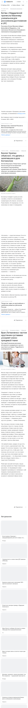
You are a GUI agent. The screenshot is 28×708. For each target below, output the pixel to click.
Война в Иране (16, 5)
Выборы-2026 (6, 5)
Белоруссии (21, 113)
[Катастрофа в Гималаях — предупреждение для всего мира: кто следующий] (14, 531)
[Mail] (5, 1)
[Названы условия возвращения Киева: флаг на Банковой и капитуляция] (14, 692)
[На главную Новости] (9, 1)
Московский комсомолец (16, 8)
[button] (14, 184)
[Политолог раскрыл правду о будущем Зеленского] (14, 600)
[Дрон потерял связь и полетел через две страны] (14, 646)
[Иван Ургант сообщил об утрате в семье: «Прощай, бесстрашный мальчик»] (14, 623)
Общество (3, 10)
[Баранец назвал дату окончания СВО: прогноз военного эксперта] (14, 577)
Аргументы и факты (14, 150)
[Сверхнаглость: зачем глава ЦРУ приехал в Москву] (14, 554)
